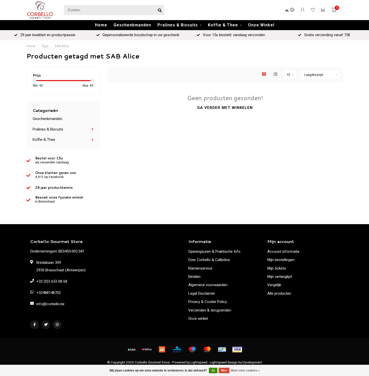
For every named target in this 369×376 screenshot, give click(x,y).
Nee (224, 370)
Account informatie (283, 251)
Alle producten (279, 293)
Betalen (194, 276)
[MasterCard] (207, 349)
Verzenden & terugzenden (209, 310)
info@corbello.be (50, 304)
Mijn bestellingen (280, 260)
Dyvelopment (252, 362)
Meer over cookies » (245, 370)
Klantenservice (200, 268)
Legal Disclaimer (201, 293)
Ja (213, 370)
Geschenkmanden (132, 25)
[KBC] (177, 349)
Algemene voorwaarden (207, 285)
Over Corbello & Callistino (209, 260)
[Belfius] (147, 349)
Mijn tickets (276, 268)
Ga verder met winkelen (225, 107)
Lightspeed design (223, 362)
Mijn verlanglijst (279, 276)
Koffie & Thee (223, 25)
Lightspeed (199, 362)
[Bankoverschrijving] (132, 349)
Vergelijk (274, 285)
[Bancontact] (222, 349)
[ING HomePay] (162, 349)
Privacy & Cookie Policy (207, 301)
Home (101, 25)
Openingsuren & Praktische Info (214, 251)
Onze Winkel (261, 25)
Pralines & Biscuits (177, 25)
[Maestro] (192, 349)
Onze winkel (198, 318)
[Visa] (237, 349)
